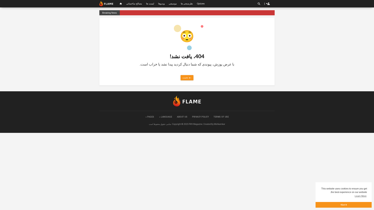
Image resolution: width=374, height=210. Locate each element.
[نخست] (120, 3)
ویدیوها (161, 4)
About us (182, 117)
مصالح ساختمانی (134, 4)
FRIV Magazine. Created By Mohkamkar (207, 124)
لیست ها (150, 4)
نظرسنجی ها (187, 4)
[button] (266, 3)
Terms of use (221, 117)
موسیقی (173, 4)
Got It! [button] (344, 205)
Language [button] (166, 117)
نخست (185, 77)
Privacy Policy (200, 117)
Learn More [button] (361, 196)
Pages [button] (150, 117)
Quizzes (201, 4)
